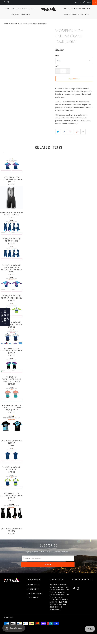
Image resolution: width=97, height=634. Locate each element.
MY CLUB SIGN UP (33, 589)
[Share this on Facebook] (64, 131)
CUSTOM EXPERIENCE (71, 15)
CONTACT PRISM (32, 597)
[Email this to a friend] (83, 131)
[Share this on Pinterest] (70, 131)
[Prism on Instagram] (8, 2)
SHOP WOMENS (27, 9)
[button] (5, 317)
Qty (57, 66)
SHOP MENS (15, 9)
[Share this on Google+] (76, 131)
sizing (82, 15)
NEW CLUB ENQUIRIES (34, 593)
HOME (7, 9)
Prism (11, 617)
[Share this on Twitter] (57, 131)
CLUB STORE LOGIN (69, 9)
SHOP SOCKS (25, 15)
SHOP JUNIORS (15, 15)
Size (57, 55)
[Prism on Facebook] (4, 2)
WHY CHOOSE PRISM (83, 9)
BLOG (87, 15)
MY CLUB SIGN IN (33, 585)
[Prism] (48, 9)
